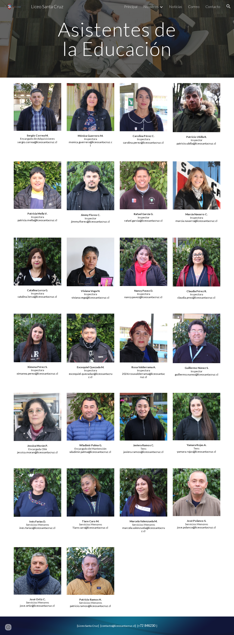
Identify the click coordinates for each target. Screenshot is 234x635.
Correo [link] (193, 6)
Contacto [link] (212, 6)
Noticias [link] (175, 6)
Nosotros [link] (150, 6)
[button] (228, 6)
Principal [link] (130, 6)
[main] (117, 39)
